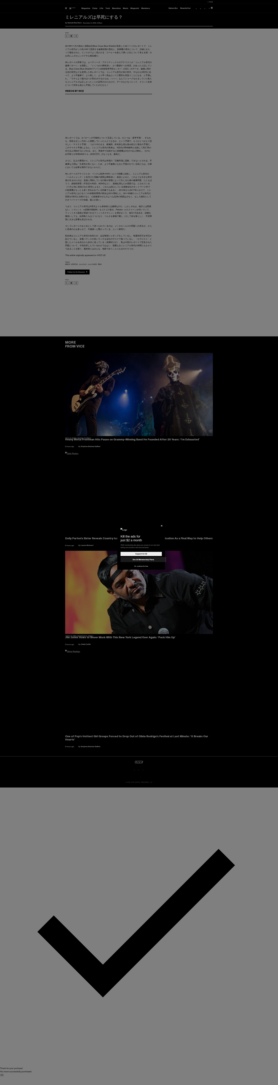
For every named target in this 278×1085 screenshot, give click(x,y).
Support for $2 (141, 554)
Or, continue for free (141, 566)
